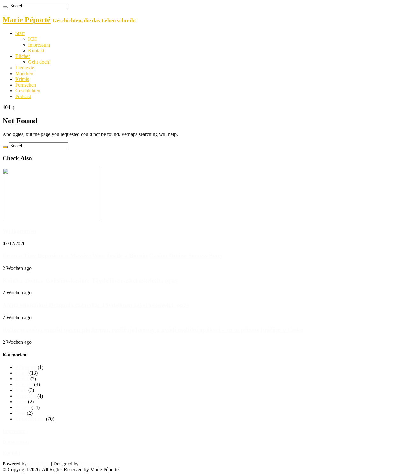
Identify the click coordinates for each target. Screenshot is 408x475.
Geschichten (27, 90)
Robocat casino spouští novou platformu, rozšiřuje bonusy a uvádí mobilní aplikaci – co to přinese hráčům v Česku (153, 330)
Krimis (22, 79)
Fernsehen (25, 85)
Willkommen (19, 231)
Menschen (25, 396)
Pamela (22, 407)
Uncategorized (30, 418)
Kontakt (36, 50)
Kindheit (24, 384)
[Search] (5, 7)
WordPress (39, 463)
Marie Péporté (27, 20)
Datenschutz (16, 442)
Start (20, 33)
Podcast (23, 96)
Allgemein (25, 367)
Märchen (24, 73)
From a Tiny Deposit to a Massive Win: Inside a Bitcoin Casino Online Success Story (113, 255)
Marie (21, 390)
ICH (32, 39)
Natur (21, 401)
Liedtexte (24, 67)
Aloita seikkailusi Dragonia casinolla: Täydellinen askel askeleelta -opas (96, 305)
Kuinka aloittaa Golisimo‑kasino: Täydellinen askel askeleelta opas (90, 280)
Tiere (20, 413)
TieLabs (88, 463)
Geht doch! (39, 62)
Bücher (22, 56)
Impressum (39, 44)
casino (21, 373)
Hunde (22, 378)
